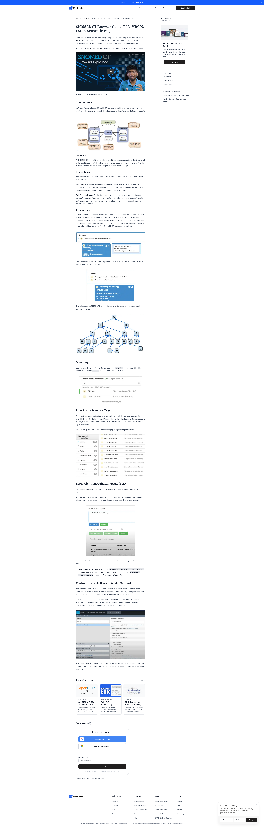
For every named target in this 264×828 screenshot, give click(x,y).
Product (141, 8)
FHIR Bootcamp (139, 801)
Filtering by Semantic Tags (172, 91)
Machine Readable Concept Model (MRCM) (174, 100)
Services (150, 8)
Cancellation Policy (161, 809)
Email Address (83, 757)
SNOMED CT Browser (95, 48)
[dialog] (238, 813)
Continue (102, 767)
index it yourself (82, 41)
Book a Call (185, 8)
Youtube (179, 809)
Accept (251, 820)
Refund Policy (160, 814)
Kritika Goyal (166, 18)
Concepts (167, 77)
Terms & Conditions (161, 801)
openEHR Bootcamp (140, 809)
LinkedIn (179, 801)
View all (142, 680)
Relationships (168, 84)
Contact (114, 814)
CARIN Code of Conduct (163, 818)
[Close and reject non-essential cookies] (256, 804)
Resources (167, 8)
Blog (87, 18)
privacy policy (115, 771)
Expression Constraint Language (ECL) (176, 95)
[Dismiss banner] (261, 2)
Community (180, 814)
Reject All (226, 820)
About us (115, 801)
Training (157, 8)
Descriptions (168, 80)
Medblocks (80, 18)
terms (106, 771)
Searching (166, 88)
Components (167, 73)
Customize (239, 820)
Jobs (135, 818)
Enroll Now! (139, 2)
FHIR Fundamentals (140, 805)
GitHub (179, 805)
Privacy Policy (160, 805)
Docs (135, 814)
